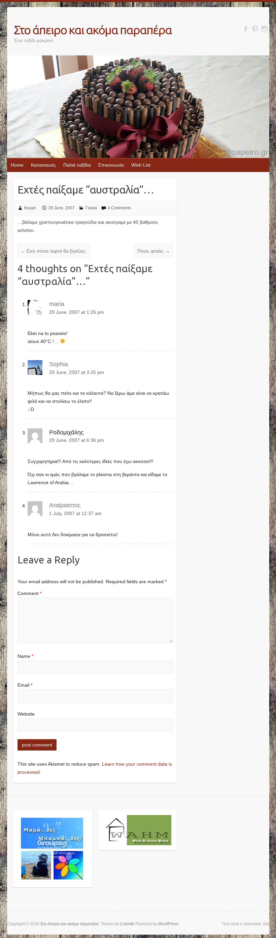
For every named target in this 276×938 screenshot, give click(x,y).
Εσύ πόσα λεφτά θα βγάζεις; (54, 251)
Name (25, 656)
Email (25, 685)
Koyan (30, 208)
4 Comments (119, 208)
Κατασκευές (43, 165)
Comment (29, 593)
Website (26, 714)
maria (56, 304)
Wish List (140, 165)
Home (17, 165)
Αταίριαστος (65, 505)
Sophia (58, 364)
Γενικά (91, 208)
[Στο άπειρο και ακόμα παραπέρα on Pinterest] (255, 29)
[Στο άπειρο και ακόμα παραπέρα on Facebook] (245, 29)
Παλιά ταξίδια (77, 165)
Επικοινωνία (111, 165)
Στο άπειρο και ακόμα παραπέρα (93, 30)
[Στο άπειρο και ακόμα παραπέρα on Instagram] (264, 29)
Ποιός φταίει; (153, 251)
